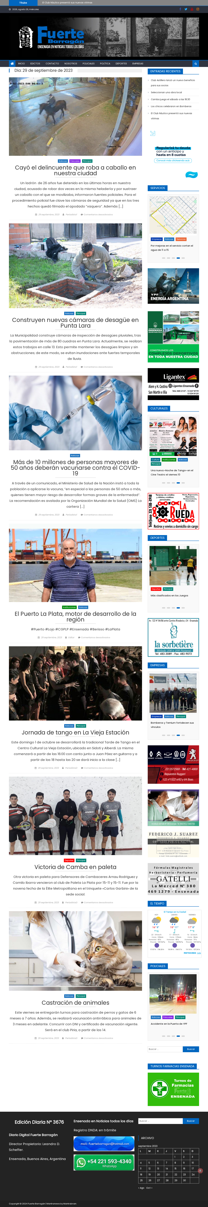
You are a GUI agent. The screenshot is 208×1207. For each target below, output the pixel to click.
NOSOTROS (71, 63)
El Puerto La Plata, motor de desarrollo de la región (75, 617)
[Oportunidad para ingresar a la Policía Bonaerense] (173, 994)
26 (150, 1180)
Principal (87, 161)
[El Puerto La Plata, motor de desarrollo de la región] (75, 563)
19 (150, 1174)
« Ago (141, 1187)
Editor (71, 637)
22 (176, 1174)
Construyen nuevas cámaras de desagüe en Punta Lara (75, 323)
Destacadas (158, 1017)
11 (140, 1168)
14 (167, 1168)
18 (141, 1174)
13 (158, 1168)
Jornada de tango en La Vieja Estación (75, 733)
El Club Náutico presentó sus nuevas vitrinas (171, 116)
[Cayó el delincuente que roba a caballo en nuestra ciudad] (75, 116)
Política (105, 63)
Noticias (63, 161)
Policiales (89, 63)
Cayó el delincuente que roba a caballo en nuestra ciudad (75, 171)
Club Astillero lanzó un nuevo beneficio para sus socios (173, 83)
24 (193, 1174)
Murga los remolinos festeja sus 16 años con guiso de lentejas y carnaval (172, 470)
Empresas (137, 63)
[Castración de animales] (75, 951)
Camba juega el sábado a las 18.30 (170, 99)
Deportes (121, 63)
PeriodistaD (71, 767)
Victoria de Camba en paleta (75, 867)
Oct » (149, 1187)
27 (158, 1180)
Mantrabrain (69, 1203)
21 (167, 1174)
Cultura (156, 459)
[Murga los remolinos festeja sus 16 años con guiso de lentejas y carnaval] (173, 436)
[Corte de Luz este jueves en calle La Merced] (173, 216)
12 (149, 1168)
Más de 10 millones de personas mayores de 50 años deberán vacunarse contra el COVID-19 (75, 468)
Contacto (52, 63)
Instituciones (69, 607)
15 (175, 1168)
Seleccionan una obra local (57, 4)
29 (176, 1180)
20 (158, 1174)
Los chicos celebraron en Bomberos (171, 106)
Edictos (35, 63)
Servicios (168, 239)
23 (184, 1174)
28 (167, 1180)
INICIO (21, 63)
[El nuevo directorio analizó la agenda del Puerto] (173, 693)
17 (193, 1168)
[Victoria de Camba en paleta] (75, 816)
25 (141, 1180)
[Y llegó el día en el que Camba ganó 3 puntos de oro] (173, 565)
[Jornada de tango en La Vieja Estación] (75, 683)
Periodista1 (71, 214)
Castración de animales (75, 1003)
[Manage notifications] (200, 1170)
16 (184, 1168)
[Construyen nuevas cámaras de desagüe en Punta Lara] (75, 265)
